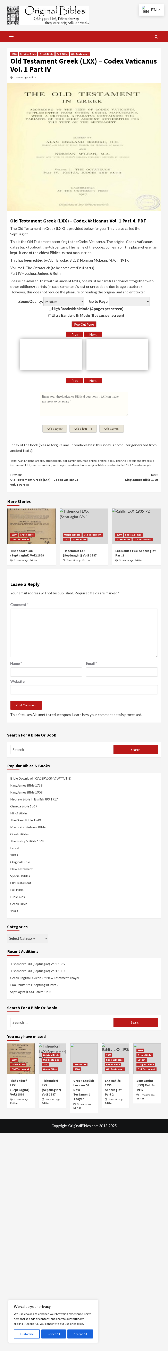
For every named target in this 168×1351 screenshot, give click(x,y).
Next (92, 334)
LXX (27, 465)
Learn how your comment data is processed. (107, 714)
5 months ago (21, 560)
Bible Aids (17, 897)
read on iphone (77, 465)
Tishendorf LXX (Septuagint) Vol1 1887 (37, 971)
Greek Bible (46, 54)
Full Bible (62, 54)
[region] (53, 1321)
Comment (19, 604)
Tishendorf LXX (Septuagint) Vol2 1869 (37, 964)
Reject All (54, 1334)
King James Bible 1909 (26, 792)
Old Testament (80, 54)
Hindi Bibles (19, 813)
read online (90, 460)
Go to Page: (98, 301)
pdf (65, 460)
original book (106, 460)
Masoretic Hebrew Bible (27, 827)
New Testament (21, 869)
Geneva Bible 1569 (23, 806)
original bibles (97, 465)
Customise (27, 1334)
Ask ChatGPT (83, 428)
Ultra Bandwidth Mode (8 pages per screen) (87, 315)
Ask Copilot (54, 428)
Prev (75, 334)
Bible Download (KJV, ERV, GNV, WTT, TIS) (40, 778)
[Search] (156, 37)
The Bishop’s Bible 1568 (27, 841)
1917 (129, 465)
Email (91, 663)
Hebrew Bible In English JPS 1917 (34, 799)
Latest (14, 848)
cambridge (74, 460)
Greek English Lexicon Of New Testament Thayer (44, 978)
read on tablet (116, 465)
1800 (13, 534)
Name (16, 663)
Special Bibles (133, 534)
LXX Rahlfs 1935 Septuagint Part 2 (34, 985)
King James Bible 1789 (141, 477)
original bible (53, 460)
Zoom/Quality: (30, 301)
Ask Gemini (111, 428)
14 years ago (21, 77)
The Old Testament (128, 460)
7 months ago (147, 1094)
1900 (13, 54)
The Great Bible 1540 (25, 820)
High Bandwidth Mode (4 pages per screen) (87, 309)
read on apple (142, 465)
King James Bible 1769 (26, 785)
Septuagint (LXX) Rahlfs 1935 (30, 992)
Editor (32, 77)
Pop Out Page (84, 324)
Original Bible (28, 54)
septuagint (60, 465)
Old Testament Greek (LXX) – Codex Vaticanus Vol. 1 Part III (44, 480)
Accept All (80, 1334)
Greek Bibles (19, 834)
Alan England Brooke (31, 460)
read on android (41, 465)
